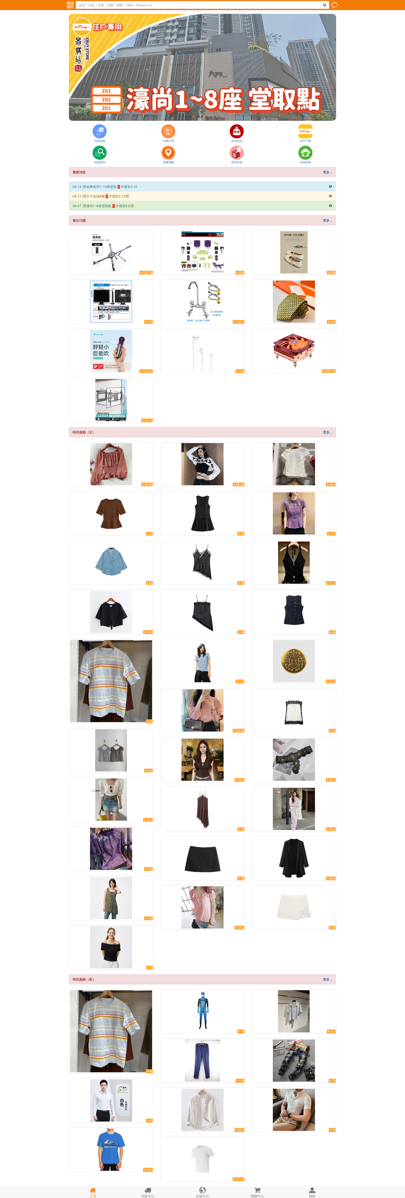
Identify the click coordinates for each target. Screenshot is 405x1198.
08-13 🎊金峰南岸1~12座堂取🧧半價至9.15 (202, 186)
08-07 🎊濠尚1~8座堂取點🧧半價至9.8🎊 (202, 205)
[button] (186, 117)
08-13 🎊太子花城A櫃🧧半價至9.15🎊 (202, 196)
